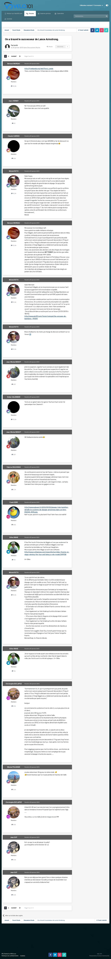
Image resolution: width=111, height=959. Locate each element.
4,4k (14, 860)
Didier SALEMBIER (13, 397)
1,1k (14, 560)
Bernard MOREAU (13, 64)
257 (14, 384)
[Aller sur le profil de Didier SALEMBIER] (14, 407)
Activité (9, 19)
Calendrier (60, 13)
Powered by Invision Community (99, 956)
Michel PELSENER (13, 767)
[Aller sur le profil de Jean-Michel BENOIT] (14, 372)
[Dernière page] (20, 56)
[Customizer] (107, 5)
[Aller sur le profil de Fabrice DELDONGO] (14, 477)
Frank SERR (14, 502)
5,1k (14, 158)
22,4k (14, 86)
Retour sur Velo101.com (14, 13)
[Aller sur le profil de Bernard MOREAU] (14, 74)
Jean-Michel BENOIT (13, 362)
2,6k (14, 789)
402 (14, 525)
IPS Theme (5, 953)
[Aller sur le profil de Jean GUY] (14, 847)
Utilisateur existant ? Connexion (91, 5)
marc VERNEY (14, 101)
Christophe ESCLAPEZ (14, 684)
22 (14, 123)
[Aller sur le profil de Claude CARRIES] (14, 146)
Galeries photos (45, 13)
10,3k (14, 193)
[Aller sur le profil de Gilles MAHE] (14, 547)
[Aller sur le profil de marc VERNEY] (14, 111)
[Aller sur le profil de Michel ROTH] (14, 181)
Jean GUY (13, 837)
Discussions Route (33, 48)
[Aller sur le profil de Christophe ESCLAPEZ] (14, 694)
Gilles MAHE (13, 537)
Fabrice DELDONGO (14, 467)
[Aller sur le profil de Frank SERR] (14, 512)
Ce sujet (99, 16)
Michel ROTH (13, 171)
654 (14, 706)
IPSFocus (13, 953)
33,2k (14, 419)
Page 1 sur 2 (28, 56)
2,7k (14, 489)
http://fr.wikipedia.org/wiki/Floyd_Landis (38, 69)
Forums (31, 13)
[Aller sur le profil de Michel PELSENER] (14, 777)
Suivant (14, 56)
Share (50, 46)
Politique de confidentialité (10, 956)
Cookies (22, 956)
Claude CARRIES (14, 136)
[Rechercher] (106, 16)
